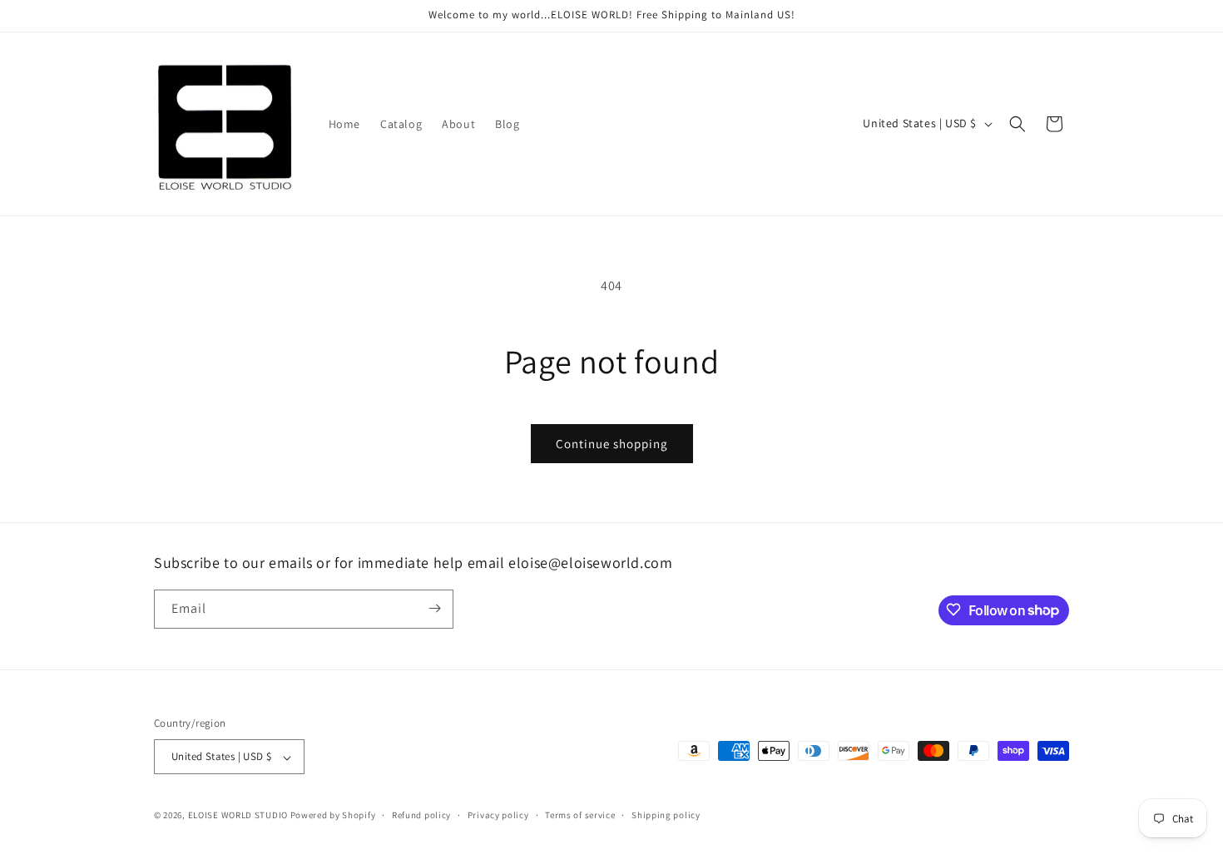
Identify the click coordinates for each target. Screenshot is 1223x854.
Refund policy (421, 815)
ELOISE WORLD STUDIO (238, 816)
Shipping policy (666, 815)
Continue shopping (612, 444)
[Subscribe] (434, 608)
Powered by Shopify (333, 816)
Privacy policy (498, 815)
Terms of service (580, 815)
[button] (1017, 124)
